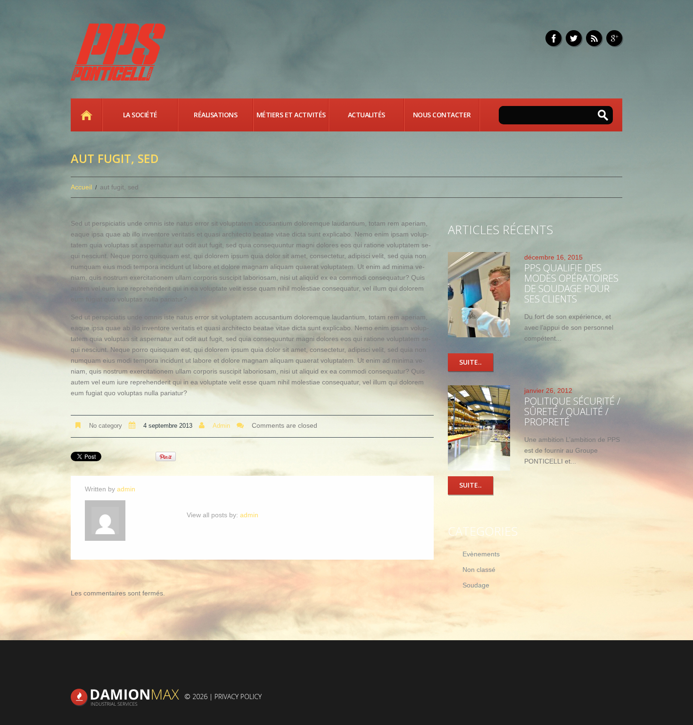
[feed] (594, 38)
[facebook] (553, 38)
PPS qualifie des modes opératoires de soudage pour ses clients (571, 283)
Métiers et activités (291, 114)
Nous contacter (442, 114)
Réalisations (215, 114)
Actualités (366, 114)
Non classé (478, 569)
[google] (614, 38)
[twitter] (574, 38)
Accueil (86, 114)
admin (221, 425)
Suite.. (470, 362)
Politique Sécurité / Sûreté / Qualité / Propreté (572, 411)
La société (140, 114)
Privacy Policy (238, 696)
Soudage (475, 585)
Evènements (481, 554)
